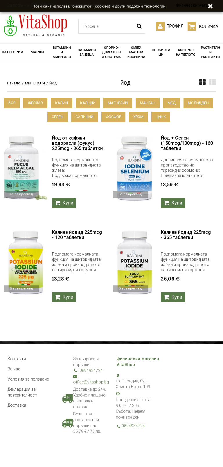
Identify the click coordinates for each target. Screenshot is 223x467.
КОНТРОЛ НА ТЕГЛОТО (185, 52)
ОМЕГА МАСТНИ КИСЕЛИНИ (136, 52)
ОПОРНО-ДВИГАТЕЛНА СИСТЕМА (111, 52)
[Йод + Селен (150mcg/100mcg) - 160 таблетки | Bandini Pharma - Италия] (135, 168)
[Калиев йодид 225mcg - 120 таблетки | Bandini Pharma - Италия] (26, 262)
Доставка (17, 405)
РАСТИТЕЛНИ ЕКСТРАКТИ (210, 52)
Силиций (84, 117)
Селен (57, 117)
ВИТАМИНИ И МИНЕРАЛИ (62, 52)
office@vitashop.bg (90, 382)
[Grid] (202, 82)
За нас (14, 369)
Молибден (198, 103)
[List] (212, 82)
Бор (11, 103)
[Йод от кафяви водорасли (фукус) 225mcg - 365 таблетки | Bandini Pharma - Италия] (26, 168)
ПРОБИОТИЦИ (161, 52)
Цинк (161, 117)
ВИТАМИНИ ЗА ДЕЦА (87, 52)
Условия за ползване (28, 379)
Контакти (17, 358)
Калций (88, 103)
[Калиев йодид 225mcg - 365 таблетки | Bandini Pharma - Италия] (135, 262)
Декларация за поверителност (22, 392)
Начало (13, 83)
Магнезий (118, 103)
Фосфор (113, 117)
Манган (147, 103)
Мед (172, 103)
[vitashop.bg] (35, 26)
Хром (138, 117)
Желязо (35, 103)
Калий (61, 103)
